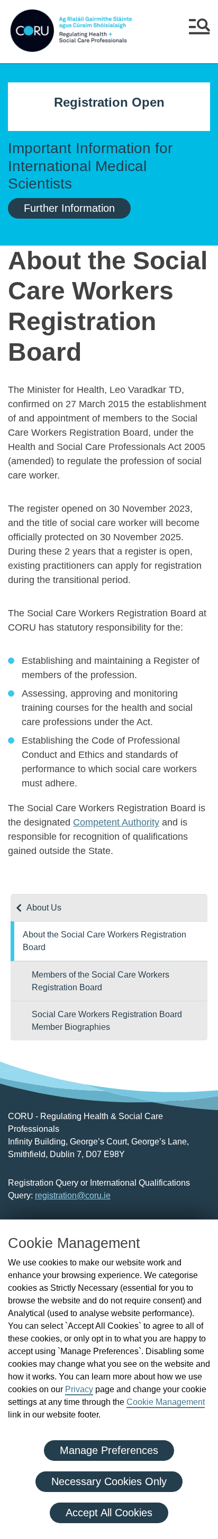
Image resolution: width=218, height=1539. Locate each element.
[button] (199, 30)
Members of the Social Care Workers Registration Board (100, 981)
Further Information (69, 208)
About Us (43, 907)
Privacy (79, 1389)
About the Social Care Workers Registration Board (104, 941)
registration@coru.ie (73, 1195)
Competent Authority (116, 822)
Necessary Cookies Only (109, 1481)
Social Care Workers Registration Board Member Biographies (107, 1020)
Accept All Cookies (109, 1512)
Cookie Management (165, 1401)
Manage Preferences (109, 1450)
